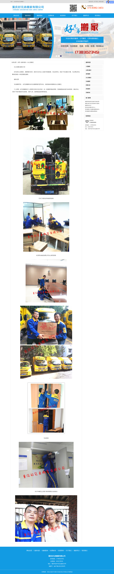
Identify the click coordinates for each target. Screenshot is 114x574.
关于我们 (96, 1)
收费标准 (51, 15)
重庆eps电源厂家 (50, 571)
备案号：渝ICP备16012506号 (57, 566)
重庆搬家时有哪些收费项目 (91, 111)
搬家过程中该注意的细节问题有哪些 (93, 103)
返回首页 (91, 1)
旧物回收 (88, 92)
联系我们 (98, 15)
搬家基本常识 (88, 105)
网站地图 (101, 1)
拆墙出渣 (88, 85)
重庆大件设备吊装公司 (59, 571)
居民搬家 (88, 73)
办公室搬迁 (88, 77)
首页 (19, 62)
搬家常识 (86, 15)
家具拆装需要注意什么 (90, 107)
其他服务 (88, 88)
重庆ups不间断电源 (68, 571)
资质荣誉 (63, 15)
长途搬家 (88, 81)
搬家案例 (39, 15)
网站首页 (16, 15)
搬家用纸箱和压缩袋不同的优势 (92, 101)
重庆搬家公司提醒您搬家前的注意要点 (93, 109)
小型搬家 (88, 66)
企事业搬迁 (88, 70)
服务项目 (28, 15)
